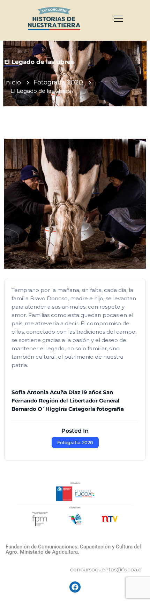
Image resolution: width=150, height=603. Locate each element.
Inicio (12, 82)
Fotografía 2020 (58, 82)
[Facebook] (75, 587)
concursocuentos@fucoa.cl (106, 569)
